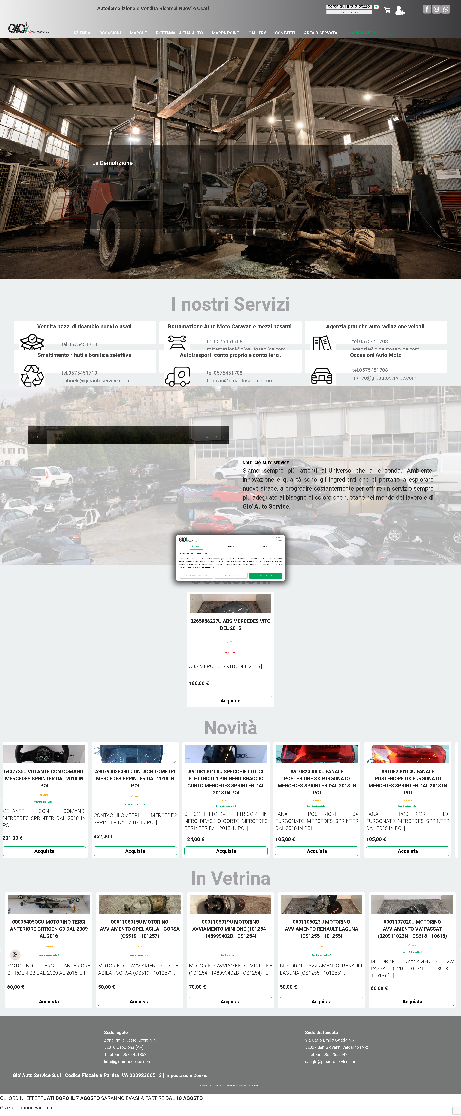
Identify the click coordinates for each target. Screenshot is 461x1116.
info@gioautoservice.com (127, 1061)
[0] (387, 11)
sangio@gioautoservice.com (331, 1061)
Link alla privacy (208, 567)
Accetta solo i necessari (196, 575)
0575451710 (82, 344)
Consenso (196, 546)
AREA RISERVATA (320, 33)
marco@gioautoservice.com (384, 378)
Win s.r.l (240, 1085)
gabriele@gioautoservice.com (95, 381)
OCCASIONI (110, 33)
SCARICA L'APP (360, 33)
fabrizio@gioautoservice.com (240, 381)
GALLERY (257, 33)
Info (265, 546)
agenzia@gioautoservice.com (385, 349)
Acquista (230, 701)
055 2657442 (335, 1054)
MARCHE (138, 33)
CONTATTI (285, 33)
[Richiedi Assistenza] (21, 955)
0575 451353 (134, 1054)
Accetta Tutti (265, 575)
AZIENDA (81, 33)
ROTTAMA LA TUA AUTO (179, 33)
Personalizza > (231, 575)
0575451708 (228, 341)
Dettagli (230, 546)
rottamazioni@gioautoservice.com (246, 349)
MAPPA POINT (225, 33)
